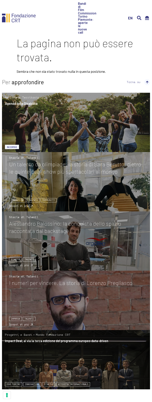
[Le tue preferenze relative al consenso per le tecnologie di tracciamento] (7, 395)
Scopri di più (19, 205)
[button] (139, 18)
